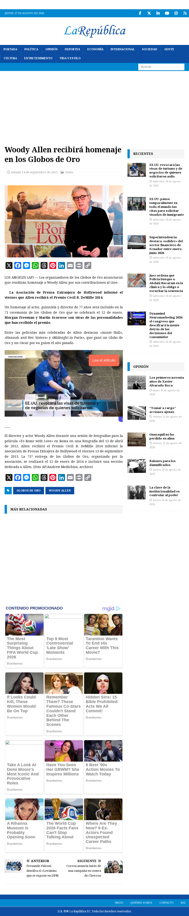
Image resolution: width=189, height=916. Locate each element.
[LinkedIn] (158, 13)
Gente (169, 49)
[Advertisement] (94, 105)
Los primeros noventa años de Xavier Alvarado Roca (166, 381)
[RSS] (185, 13)
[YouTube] (167, 13)
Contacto (166, 902)
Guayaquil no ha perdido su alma (161, 436)
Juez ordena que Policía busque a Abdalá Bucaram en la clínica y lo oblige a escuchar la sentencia (166, 283)
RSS (183, 902)
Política (31, 49)
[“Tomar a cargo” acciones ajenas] (136, 413)
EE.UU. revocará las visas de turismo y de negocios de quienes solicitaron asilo (165, 171)
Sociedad (149, 49)
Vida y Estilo (70, 58)
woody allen (60, 490)
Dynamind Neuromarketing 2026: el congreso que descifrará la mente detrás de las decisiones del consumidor (166, 325)
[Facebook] (140, 13)
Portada (10, 49)
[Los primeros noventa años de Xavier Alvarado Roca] (136, 382)
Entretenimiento (38, 58)
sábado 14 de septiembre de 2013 (34, 172)
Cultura (10, 58)
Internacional (123, 49)
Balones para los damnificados (162, 463)
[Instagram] (176, 13)
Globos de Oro (29, 490)
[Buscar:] (161, 67)
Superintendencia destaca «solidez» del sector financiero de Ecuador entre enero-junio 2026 (166, 245)
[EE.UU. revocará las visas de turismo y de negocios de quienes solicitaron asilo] (136, 170)
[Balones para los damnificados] (136, 466)
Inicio (119, 902)
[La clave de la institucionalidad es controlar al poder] (136, 492)
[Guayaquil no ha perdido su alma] (136, 439)
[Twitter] (149, 13)
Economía (95, 49)
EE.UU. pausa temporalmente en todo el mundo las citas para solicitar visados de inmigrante (166, 207)
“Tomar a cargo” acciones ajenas (162, 410)
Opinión (51, 49)
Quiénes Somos (141, 902)
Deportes (72, 49)
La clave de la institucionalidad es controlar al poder (164, 491)
